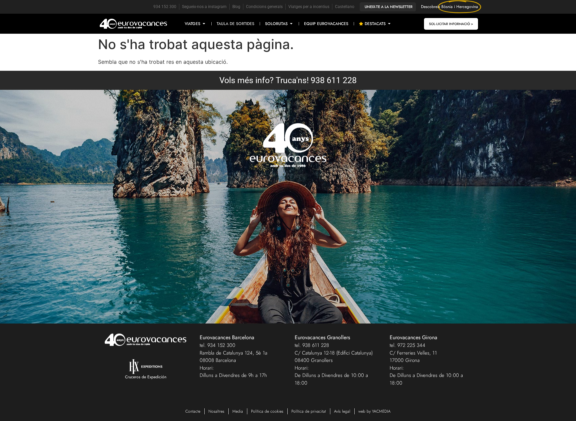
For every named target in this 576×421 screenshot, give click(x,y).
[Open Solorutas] (291, 24)
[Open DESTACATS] (389, 24)
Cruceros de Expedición (145, 377)
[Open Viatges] (204, 24)
